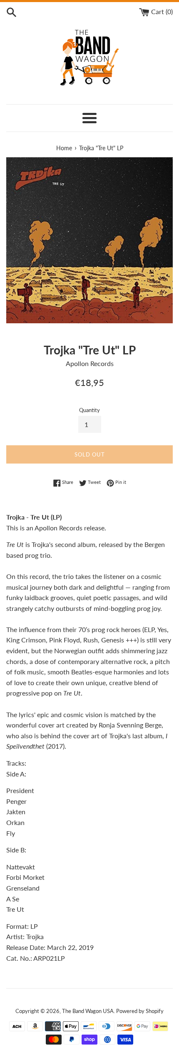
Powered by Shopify (140, 1011)
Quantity (89, 410)
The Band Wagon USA (88, 1011)
